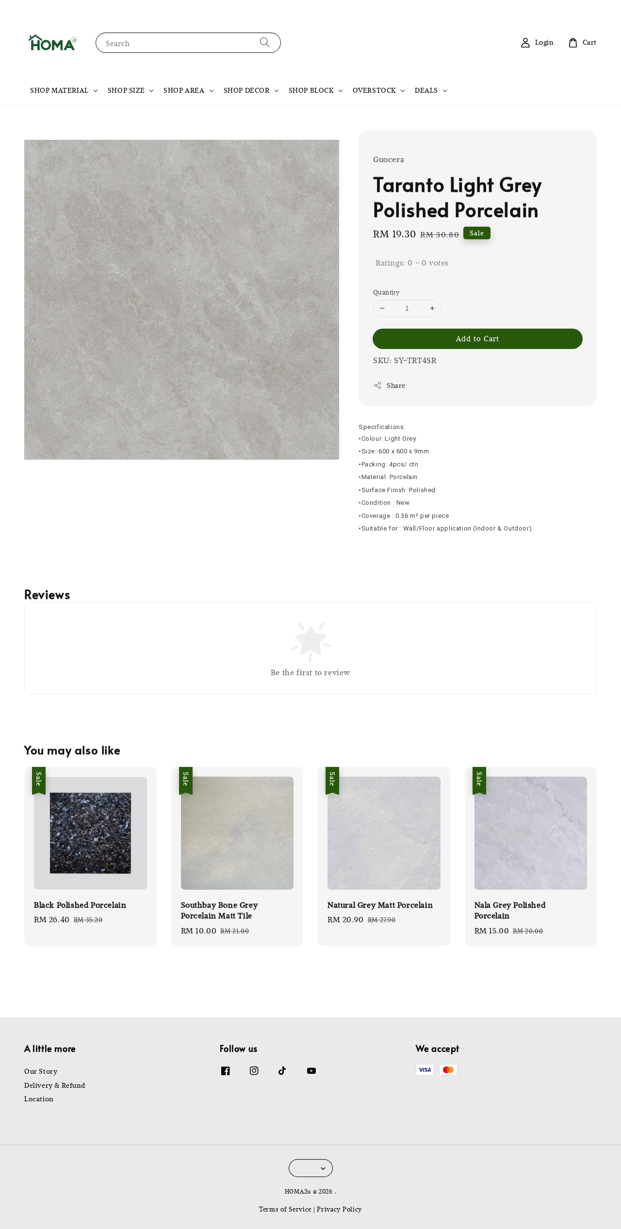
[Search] (264, 42)
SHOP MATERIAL (59, 90)
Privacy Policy (339, 1209)
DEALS (426, 90)
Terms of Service (285, 1209)
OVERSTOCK (374, 90)
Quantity (386, 292)
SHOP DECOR (247, 90)
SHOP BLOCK (311, 90)
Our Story (40, 1071)
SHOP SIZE (126, 90)
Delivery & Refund (54, 1085)
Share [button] (396, 385)
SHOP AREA (183, 90)
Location (38, 1099)
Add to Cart (477, 338)
